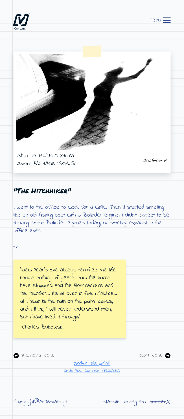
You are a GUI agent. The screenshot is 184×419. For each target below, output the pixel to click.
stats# (111, 402)
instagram (135, 402)
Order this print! (92, 364)
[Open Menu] (167, 20)
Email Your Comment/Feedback (92, 371)
